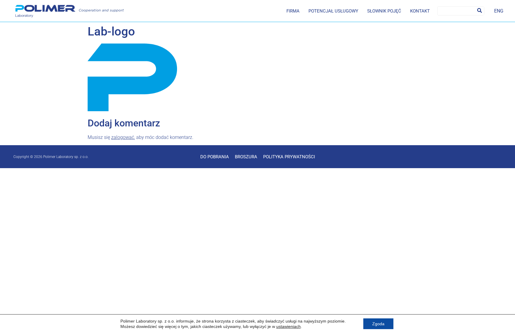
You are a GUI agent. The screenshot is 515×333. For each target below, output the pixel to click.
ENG (498, 11)
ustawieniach (288, 326)
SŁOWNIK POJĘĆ (384, 11)
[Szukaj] (479, 11)
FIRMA (293, 11)
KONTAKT (420, 11)
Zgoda (378, 323)
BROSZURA (246, 156)
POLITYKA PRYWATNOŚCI (289, 156)
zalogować (122, 137)
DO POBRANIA (214, 156)
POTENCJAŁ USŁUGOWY (333, 11)
